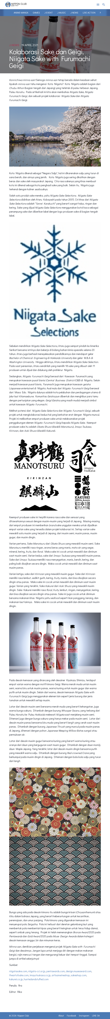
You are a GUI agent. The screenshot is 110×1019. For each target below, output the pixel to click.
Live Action (89, 12)
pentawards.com (55, 971)
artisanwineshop (61, 975)
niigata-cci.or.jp (36, 971)
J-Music (61, 12)
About (61, 1015)
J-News (74, 12)
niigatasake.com (18, 971)
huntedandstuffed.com (36, 979)
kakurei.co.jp (16, 979)
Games (36, 12)
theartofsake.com (19, 975)
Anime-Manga (21, 12)
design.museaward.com (78, 971)
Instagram (84, 1015)
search (103, 4)
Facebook (71, 1015)
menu (98, 4)
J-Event (48, 12)
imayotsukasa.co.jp (40, 975)
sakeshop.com (78, 975)
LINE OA (96, 1015)
